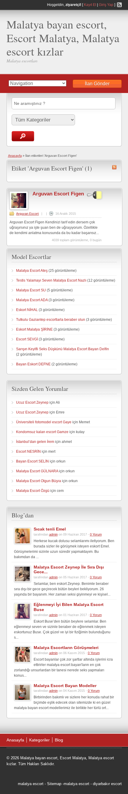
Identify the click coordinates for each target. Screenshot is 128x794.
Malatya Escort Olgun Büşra (38, 481)
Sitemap (54, 784)
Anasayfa (15, 155)
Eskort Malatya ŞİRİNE (34, 329)
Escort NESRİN (28, 451)
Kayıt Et (90, 5)
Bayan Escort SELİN (32, 461)
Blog (59, 740)
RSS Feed (119, 4)
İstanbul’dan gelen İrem (35, 442)
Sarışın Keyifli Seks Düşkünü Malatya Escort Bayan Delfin (62, 349)
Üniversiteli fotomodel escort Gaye (43, 422)
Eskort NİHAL (27, 310)
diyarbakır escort (107, 784)
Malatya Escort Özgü (32, 491)
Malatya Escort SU (31, 290)
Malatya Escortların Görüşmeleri (66, 647)
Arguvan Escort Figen (58, 194)
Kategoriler (39, 740)
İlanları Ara (23, 136)
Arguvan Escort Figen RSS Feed (114, 167)
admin (53, 534)
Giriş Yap (106, 5)
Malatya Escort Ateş (32, 271)
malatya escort (30, 784)
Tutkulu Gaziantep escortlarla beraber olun (50, 320)
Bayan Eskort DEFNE (33, 364)
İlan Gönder (97, 83)
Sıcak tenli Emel (50, 529)
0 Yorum (96, 534)
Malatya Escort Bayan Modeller (65, 685)
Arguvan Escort (27, 213)
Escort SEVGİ (27, 339)
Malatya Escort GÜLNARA (37, 471)
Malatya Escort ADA (32, 300)
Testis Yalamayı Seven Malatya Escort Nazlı (51, 280)
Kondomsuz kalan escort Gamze (42, 432)
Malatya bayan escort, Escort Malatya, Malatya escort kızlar (63, 38)
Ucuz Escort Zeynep (32, 402)
